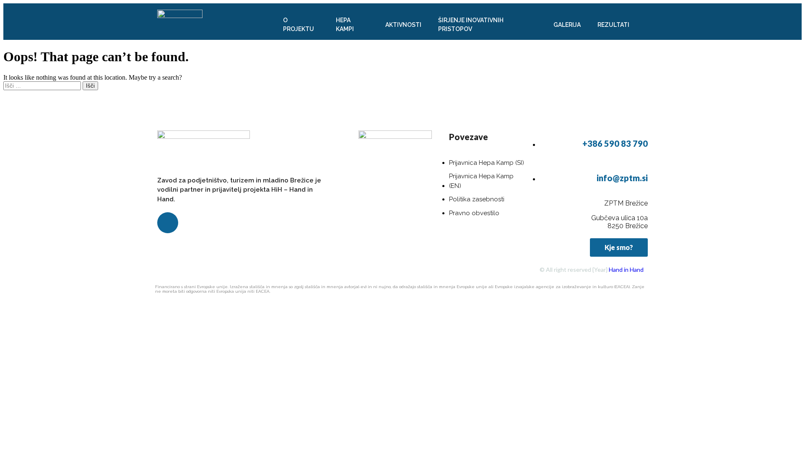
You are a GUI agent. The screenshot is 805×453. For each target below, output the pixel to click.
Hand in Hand (626, 269)
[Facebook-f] (167, 222)
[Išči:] (43, 85)
